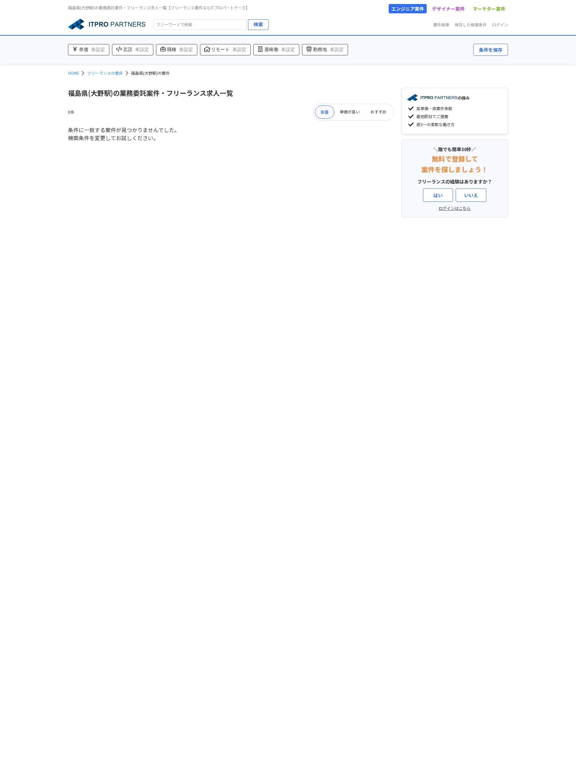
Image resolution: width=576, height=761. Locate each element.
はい (438, 195)
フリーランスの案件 (105, 73)
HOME (73, 73)
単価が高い (350, 111)
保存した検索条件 (471, 24)
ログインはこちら (455, 208)
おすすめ (378, 111)
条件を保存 (490, 49)
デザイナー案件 (448, 8)
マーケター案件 (489, 8)
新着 (325, 112)
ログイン (500, 24)
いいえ (471, 195)
